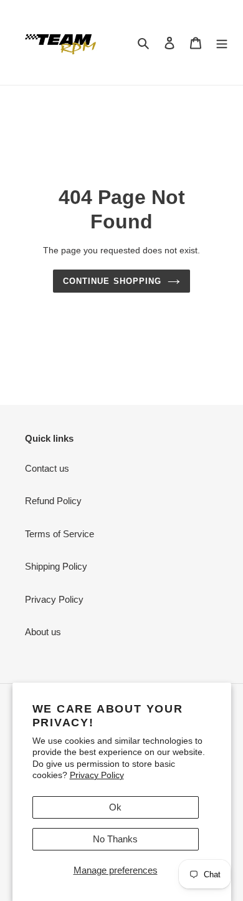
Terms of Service (59, 533)
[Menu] (222, 42)
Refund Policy (53, 500)
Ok (115, 807)
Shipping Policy (56, 566)
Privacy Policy (97, 775)
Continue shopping (112, 281)
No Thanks (115, 839)
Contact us (47, 468)
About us (43, 631)
